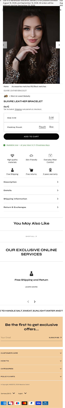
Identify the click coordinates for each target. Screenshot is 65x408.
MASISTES (12, 384)
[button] (4, 10)
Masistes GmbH (24, 384)
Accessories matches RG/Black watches (29, 86)
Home (6, 86)
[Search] (52, 10)
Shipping (18, 109)
